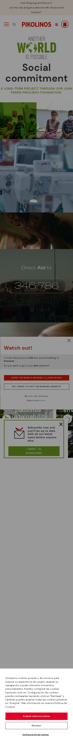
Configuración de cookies (35, 734)
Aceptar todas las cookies (36, 716)
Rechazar (36, 725)
